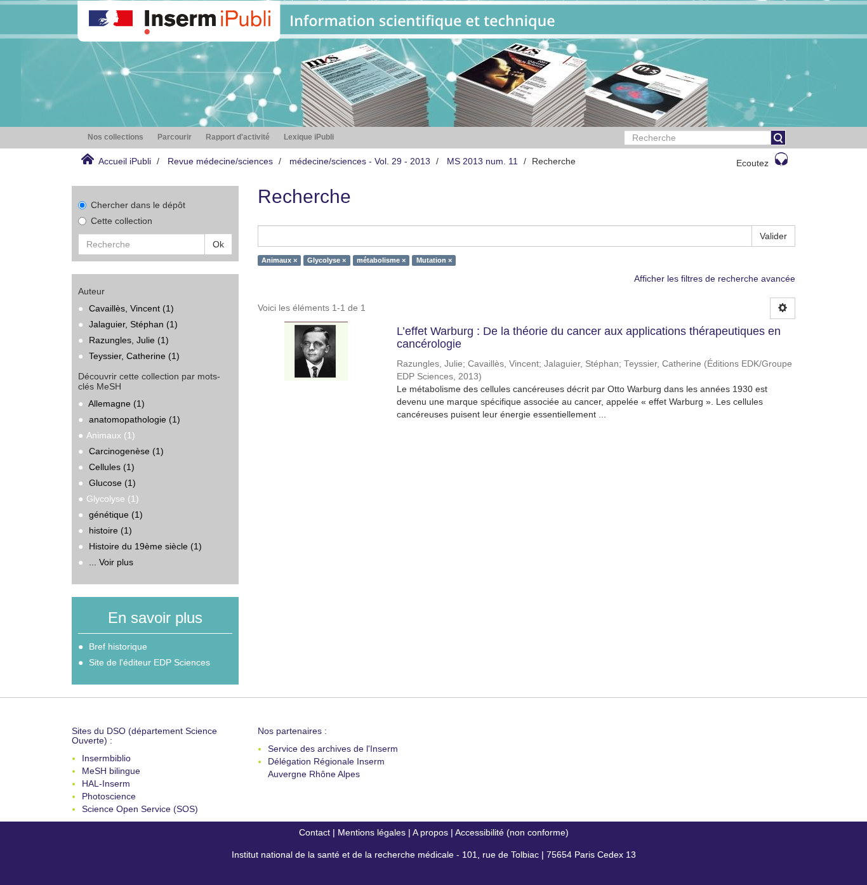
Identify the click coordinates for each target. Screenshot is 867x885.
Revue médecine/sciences (220, 161)
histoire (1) (110, 530)
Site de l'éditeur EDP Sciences (149, 662)
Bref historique (118, 646)
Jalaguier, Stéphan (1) (133, 324)
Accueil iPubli (124, 161)
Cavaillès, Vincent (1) (131, 308)
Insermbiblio (106, 758)
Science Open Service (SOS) (140, 809)
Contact (314, 832)
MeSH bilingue (111, 771)
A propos (430, 832)
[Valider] (778, 137)
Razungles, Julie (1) (129, 340)
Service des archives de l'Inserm (333, 749)
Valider (773, 236)
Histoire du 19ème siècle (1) (145, 546)
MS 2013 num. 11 (482, 161)
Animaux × (279, 260)
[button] (115, 137)
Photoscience (109, 796)
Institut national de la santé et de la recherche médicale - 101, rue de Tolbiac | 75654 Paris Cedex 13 (434, 854)
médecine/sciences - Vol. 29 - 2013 (359, 161)
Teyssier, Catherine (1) (134, 356)
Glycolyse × (326, 260)
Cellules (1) (112, 467)
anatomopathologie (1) (134, 419)
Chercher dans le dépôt (138, 205)
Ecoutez (752, 163)
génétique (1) (116, 514)
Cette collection (121, 221)
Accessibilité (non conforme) (512, 832)
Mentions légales (372, 832)
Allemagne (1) (116, 403)
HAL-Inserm (106, 783)
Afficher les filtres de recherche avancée (714, 278)
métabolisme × (381, 260)
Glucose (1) (112, 483)
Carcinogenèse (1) (126, 451)
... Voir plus (111, 562)
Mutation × (434, 260)
